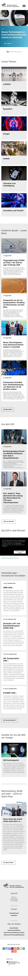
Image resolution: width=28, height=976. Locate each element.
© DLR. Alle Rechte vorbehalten (12, 558)
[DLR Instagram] (24, 949)
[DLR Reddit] (15, 949)
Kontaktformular (14, 913)
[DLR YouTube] (18, 949)
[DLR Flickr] (12, 952)
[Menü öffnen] (24, 5)
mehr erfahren (8, 43)
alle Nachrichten (7, 409)
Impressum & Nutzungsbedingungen (14, 935)
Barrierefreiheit (14, 928)
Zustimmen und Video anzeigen (19, 552)
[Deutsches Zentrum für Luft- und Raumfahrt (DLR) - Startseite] (10, 5)
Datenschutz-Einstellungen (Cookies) (14, 932)
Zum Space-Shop (8, 862)
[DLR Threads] (12, 949)
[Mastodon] (9, 949)
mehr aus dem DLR (8, 521)
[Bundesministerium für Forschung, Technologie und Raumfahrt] (14, 968)
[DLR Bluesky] (7, 949)
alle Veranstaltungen (9, 720)
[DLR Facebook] (4, 949)
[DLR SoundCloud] (15, 952)
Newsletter (14, 915)
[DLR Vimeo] (21, 949)
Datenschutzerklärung (14, 930)
